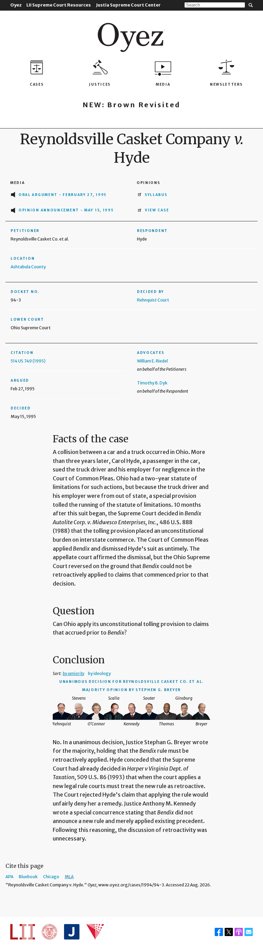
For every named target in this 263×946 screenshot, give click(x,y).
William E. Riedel (152, 361)
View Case (157, 210)
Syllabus (156, 195)
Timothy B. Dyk (152, 382)
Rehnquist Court (153, 300)
